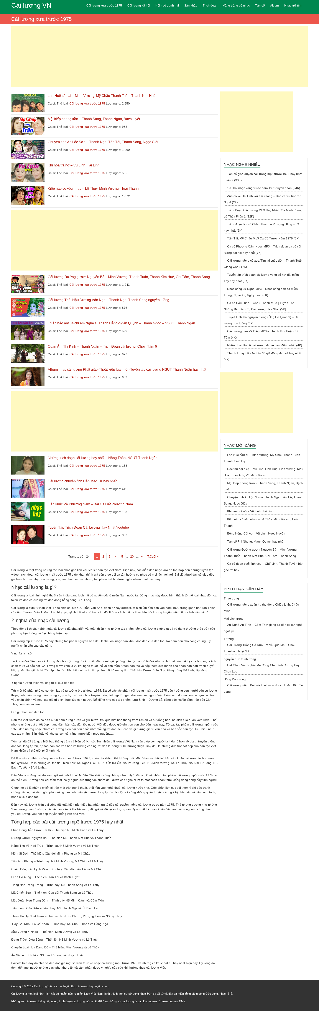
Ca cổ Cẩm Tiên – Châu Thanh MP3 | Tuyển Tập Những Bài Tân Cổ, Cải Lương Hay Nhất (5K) (259, 306)
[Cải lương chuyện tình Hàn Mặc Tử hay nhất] (27, 481)
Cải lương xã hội (138, 5)
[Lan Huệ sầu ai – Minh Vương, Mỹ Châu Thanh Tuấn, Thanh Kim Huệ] (27, 96)
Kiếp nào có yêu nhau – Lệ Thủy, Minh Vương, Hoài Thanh (93, 188)
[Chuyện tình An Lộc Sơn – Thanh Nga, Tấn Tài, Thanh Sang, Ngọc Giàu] (27, 142)
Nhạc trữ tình (293, 5)
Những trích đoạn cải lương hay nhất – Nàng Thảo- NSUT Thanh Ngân (103, 458)
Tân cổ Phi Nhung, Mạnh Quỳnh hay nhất (255, 541)
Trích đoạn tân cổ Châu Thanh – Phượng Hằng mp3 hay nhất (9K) (261, 227)
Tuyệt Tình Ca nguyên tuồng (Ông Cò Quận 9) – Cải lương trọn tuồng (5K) (261, 320)
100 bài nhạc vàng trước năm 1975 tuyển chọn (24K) (263, 188)
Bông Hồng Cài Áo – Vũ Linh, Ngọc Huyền (256, 533)
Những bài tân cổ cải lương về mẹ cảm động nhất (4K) (264, 345)
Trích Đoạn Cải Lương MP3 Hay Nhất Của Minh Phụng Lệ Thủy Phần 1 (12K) (263, 213)
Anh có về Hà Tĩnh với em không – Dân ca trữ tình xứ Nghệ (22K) (262, 199)
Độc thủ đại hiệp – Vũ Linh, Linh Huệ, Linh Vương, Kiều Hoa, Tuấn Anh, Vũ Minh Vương (263, 472)
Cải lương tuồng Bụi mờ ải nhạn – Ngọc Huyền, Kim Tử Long (263, 688)
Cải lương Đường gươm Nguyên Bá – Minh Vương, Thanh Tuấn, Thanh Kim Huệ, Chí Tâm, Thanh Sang (129, 277)
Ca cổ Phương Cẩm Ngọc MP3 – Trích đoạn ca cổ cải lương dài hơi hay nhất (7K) (262, 249)
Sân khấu (190, 5)
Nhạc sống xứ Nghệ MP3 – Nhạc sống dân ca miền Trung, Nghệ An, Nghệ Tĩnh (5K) (261, 292)
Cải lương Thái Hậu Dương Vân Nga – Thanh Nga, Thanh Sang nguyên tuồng (108, 300)
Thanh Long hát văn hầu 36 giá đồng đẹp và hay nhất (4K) (262, 356)
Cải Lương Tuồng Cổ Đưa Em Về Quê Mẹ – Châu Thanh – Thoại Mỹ (260, 648)
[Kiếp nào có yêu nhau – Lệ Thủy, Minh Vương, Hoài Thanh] (27, 188)
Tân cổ (260, 5)
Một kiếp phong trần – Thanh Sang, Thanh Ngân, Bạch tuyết (94, 119)
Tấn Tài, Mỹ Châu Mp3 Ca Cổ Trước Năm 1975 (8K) (263, 238)
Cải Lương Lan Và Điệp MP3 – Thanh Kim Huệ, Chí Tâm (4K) (261, 334)
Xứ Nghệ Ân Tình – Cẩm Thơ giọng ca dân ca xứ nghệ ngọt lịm (263, 628)
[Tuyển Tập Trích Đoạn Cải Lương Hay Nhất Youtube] (27, 527)
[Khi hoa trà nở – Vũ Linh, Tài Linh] (27, 165)
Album (274, 5)
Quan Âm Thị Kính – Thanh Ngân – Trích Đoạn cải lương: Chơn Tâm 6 (102, 346)
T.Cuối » (153, 556)
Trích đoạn (210, 5)
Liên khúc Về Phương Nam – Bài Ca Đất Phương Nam (90, 504)
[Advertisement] (159, 56)
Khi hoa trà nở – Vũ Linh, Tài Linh (74, 165)
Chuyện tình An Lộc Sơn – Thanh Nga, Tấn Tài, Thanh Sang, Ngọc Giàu (103, 142)
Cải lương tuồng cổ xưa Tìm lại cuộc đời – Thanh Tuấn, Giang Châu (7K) (263, 264)
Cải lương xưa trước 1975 (104, 5)
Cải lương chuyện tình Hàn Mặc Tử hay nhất (82, 481)
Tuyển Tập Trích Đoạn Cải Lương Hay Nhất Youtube (88, 527)
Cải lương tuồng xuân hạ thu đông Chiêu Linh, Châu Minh (261, 608)
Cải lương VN (31, 5)
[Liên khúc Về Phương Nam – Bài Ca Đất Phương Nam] (27, 504)
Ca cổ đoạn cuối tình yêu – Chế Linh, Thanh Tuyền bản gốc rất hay (263, 567)
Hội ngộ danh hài (167, 5)
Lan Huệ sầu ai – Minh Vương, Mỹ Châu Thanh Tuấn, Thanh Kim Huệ (102, 96)
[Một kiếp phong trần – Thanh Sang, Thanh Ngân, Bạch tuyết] (27, 119)
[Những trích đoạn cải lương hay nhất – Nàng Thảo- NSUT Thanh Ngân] (27, 458)
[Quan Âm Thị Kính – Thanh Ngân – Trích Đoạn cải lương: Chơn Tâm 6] (27, 346)
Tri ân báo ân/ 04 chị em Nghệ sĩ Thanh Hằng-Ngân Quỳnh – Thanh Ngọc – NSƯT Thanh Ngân (121, 323)
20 (132, 556)
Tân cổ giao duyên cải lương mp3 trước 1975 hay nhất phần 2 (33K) (263, 177)
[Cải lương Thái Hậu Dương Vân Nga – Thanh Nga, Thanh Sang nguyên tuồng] (27, 300)
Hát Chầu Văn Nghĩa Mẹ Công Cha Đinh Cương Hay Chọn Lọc (261, 668)
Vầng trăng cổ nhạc (236, 5)
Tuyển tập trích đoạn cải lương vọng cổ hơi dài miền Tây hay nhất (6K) (261, 278)
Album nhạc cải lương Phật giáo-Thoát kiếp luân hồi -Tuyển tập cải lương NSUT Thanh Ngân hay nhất (127, 369)
